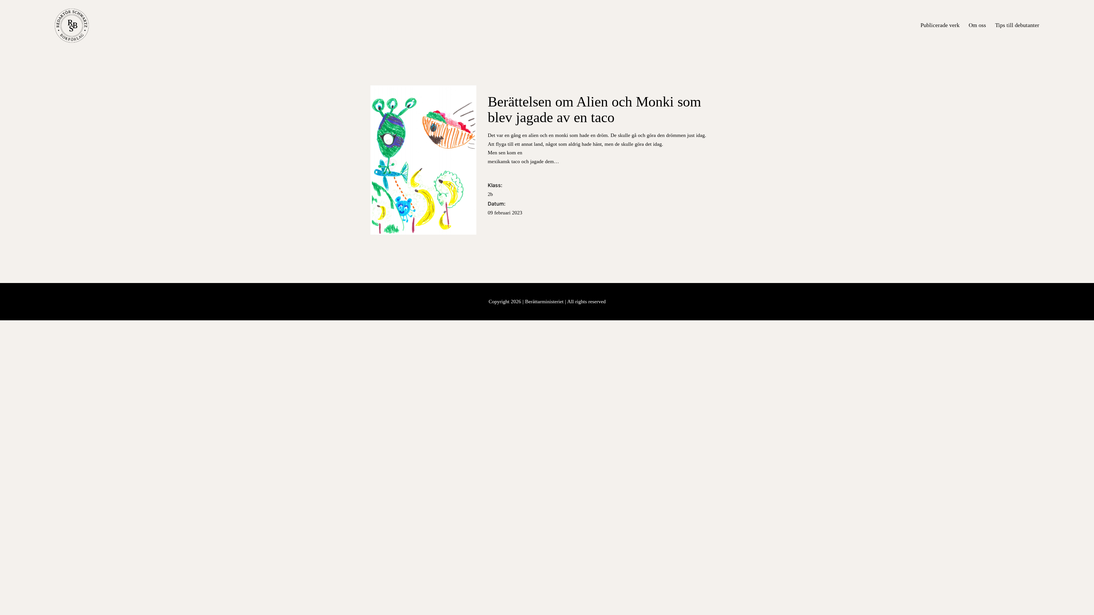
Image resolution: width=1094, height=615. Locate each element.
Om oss (977, 25)
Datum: (505, 208)
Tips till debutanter (1017, 25)
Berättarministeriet (545, 301)
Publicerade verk (940, 25)
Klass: (495, 189)
